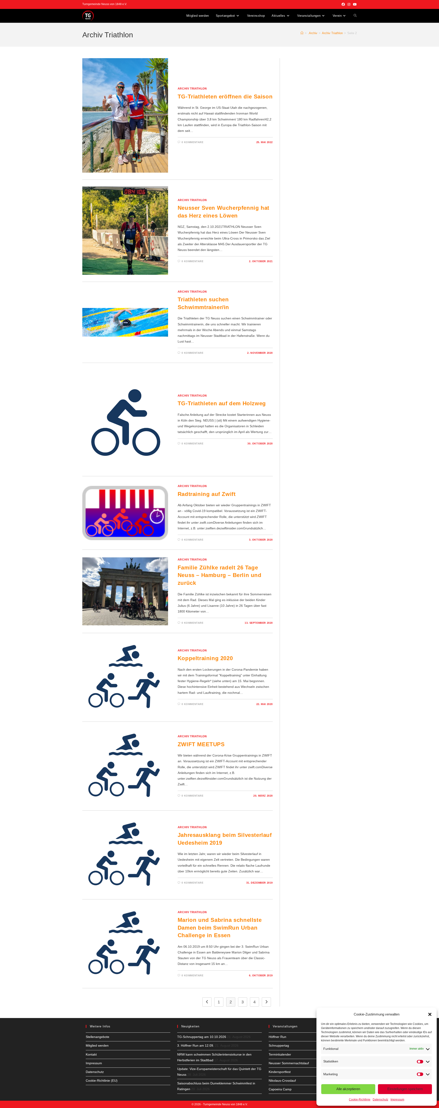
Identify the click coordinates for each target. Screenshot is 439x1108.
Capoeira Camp (280, 1089)
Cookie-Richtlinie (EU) (102, 1080)
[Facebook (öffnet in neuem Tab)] (343, 4)
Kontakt (91, 1054)
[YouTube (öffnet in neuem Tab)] (354, 4)
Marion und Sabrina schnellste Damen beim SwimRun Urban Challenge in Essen (220, 927)
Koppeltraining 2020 (205, 658)
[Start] (301, 33)
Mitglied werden (97, 1045)
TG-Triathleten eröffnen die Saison (225, 96)
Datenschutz (380, 1099)
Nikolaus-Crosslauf (282, 1080)
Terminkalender (280, 1054)
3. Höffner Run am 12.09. (195, 1045)
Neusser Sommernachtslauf (289, 1063)
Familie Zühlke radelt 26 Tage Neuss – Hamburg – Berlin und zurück (220, 575)
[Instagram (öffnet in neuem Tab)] (349, 4)
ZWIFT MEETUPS (201, 744)
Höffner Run (277, 1037)
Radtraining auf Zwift (207, 494)
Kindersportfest (280, 1072)
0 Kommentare (192, 142)
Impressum (397, 1099)
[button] (430, 1014)
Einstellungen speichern (405, 1089)
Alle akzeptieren (348, 1089)
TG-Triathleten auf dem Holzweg (222, 403)
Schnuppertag (279, 1045)
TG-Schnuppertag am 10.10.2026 (201, 1037)
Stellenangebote (97, 1037)
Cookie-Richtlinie (359, 1099)
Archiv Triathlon (192, 88)
